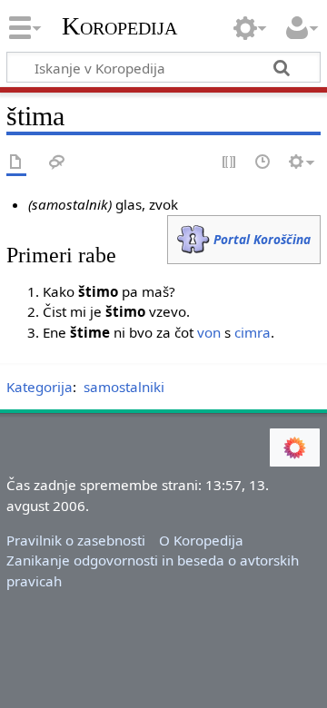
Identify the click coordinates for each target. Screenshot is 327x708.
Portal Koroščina (262, 239)
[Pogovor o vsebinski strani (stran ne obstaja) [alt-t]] (57, 162)
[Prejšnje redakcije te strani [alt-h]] (263, 162)
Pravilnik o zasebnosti (75, 540)
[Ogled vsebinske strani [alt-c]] (16, 162)
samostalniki (124, 387)
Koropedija (119, 26)
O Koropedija (201, 540)
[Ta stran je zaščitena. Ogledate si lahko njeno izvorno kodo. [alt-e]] (230, 162)
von (209, 332)
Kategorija (39, 387)
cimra (252, 332)
